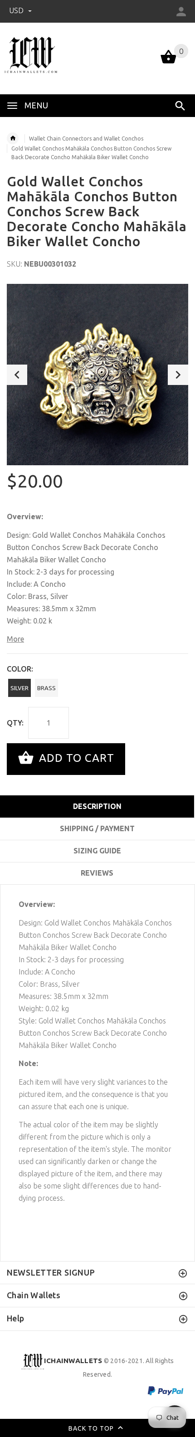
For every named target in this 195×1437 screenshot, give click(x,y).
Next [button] (178, 375)
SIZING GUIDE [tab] (97, 851)
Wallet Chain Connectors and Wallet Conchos (86, 138)
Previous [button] (17, 375)
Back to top (92, 1428)
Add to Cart (75, 758)
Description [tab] (97, 806)
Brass (46, 688)
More (15, 639)
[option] (97, 374)
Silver (19, 688)
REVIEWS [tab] (97, 873)
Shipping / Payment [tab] (97, 828)
